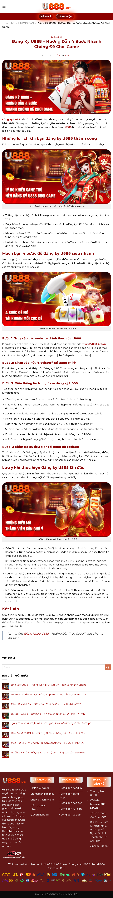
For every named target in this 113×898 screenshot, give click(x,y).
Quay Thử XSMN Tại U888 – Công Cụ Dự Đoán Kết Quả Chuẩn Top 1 (51, 723)
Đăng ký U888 (11, 119)
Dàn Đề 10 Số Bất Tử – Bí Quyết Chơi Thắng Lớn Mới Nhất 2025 (48, 733)
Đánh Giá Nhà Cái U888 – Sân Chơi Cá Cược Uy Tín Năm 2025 (46, 704)
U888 (68, 127)
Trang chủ (8, 23)
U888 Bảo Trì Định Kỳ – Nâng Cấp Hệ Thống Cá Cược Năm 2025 (48, 694)
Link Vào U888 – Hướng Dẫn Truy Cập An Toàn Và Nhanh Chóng (49, 684)
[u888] (56, 7)
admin (68, 55)
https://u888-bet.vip (94, 344)
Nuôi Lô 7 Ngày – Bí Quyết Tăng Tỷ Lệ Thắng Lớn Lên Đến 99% (48, 752)
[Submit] (108, 667)
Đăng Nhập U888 (36, 633)
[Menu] (4, 6)
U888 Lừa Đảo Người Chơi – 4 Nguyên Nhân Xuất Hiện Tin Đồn (48, 714)
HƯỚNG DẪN (26, 23)
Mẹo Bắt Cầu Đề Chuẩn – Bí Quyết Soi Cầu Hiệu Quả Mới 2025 (47, 743)
